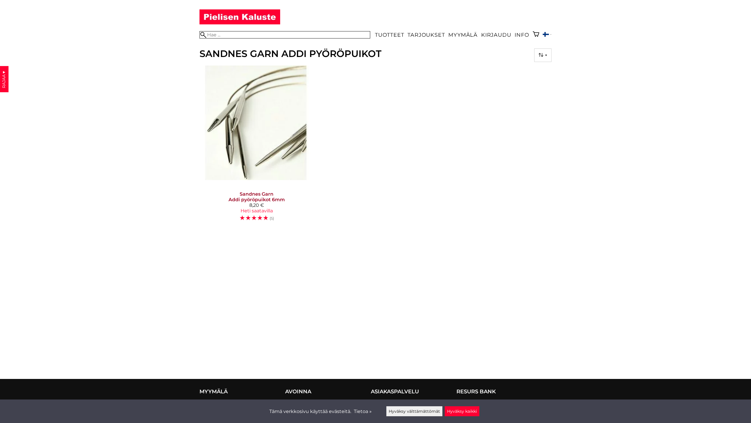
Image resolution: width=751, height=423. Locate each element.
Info (522, 34)
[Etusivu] (239, 23)
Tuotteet (389, 34)
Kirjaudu (496, 34)
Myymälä (463, 34)
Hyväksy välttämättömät (414, 411)
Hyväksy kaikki (462, 411)
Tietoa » (363, 411)
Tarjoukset (426, 34)
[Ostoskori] (536, 34)
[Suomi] (547, 35)
